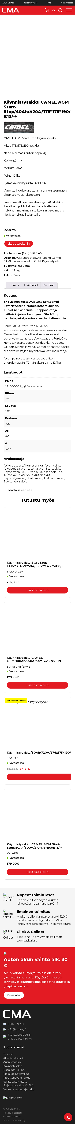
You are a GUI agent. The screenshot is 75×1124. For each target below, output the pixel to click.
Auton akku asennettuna (44, 472)
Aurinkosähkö (12, 1062)
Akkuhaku (44, 257)
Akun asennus (33, 465)
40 (7, 436)
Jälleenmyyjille (31, 3)
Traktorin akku (54, 478)
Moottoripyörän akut (16, 1077)
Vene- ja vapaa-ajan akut (19, 1089)
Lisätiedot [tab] (31, 285)
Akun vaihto (8, 3)
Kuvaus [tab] (14, 285)
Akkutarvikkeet (13, 1058)
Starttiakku (34, 478)
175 (7, 399)
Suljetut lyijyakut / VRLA (18, 1085)
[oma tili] (53, 10)
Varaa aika (14, 995)
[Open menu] (69, 10)
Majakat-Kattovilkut (16, 1073)
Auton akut (42, 475)
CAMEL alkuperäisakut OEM (22, 261)
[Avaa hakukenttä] (60, 10)
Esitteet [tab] (49, 285)
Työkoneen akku (16, 481)
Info (49, 3)
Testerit (8, 1054)
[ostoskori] (46, 10)
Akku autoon (13, 465)
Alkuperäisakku (14, 468)
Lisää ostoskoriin (19, 243)
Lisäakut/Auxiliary (14, 1069)
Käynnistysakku (14, 478)
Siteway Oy (18, 1120)
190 (7, 424)
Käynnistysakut (52, 261)
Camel (56, 257)
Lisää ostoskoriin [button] (37, 590)
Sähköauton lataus (15, 1081)
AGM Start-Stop (25, 257)
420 (7, 449)
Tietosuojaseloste (13, 1112)
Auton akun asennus (18, 475)
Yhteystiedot (67, 3)
